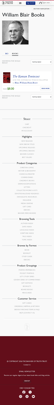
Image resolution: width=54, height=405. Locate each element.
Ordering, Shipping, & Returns (27, 306)
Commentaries (27, 177)
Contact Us (27, 365)
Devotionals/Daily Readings (27, 194)
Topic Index (27, 240)
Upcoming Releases (27, 147)
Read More (45, 88)
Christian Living (27, 168)
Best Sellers (27, 157)
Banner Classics (27, 154)
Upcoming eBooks (27, 151)
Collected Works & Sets (27, 190)
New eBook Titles (27, 144)
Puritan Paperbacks (27, 270)
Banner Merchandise (27, 213)
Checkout (27, 127)
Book (27, 250)
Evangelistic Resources (27, 197)
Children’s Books (26, 181)
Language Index (27, 230)
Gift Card (27, 207)
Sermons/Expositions (27, 184)
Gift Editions (27, 283)
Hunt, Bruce (32, 83)
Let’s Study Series (27, 276)
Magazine (27, 200)
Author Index (27, 223)
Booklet (27, 253)
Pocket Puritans (27, 273)
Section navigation (41, 9)
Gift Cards (27, 303)
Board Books (27, 289)
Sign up (27, 381)
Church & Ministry (27, 174)
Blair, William (21, 83)
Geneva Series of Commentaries (27, 280)
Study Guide (27, 256)
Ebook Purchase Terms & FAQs (27, 309)
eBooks (27, 210)
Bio (6, 53)
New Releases (27, 141)
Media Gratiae (27, 203)
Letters (27, 187)
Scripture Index (27, 233)
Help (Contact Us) (27, 313)
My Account (27, 131)
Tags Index (27, 236)
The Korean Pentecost (26, 76)
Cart (27, 124)
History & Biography (27, 171)
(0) (32, 3)
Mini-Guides (27, 293)
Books (15, 53)
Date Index (27, 227)
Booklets (27, 286)
